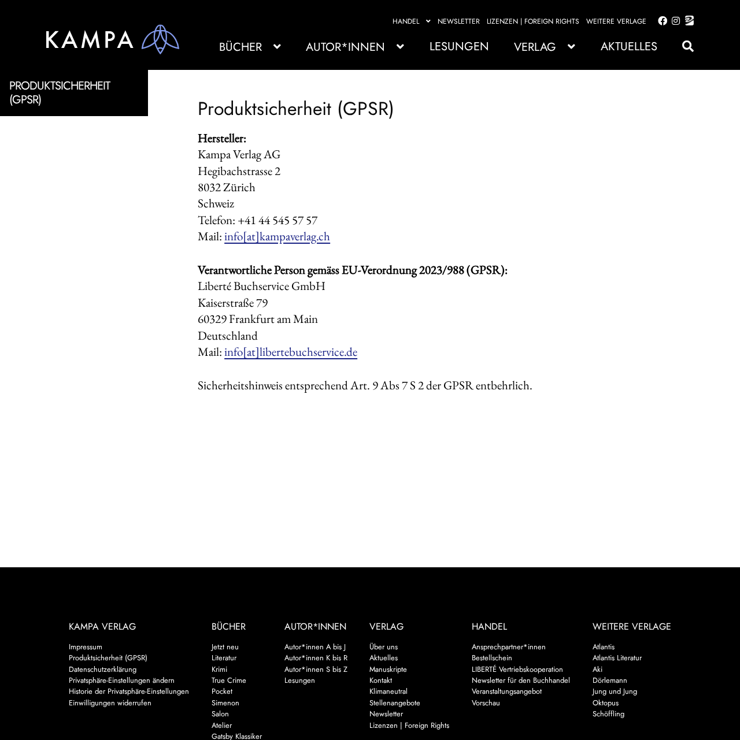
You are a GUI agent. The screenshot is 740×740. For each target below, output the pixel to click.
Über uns (383, 646)
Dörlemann (610, 680)
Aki (597, 669)
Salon (220, 713)
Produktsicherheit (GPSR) (108, 657)
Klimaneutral (388, 691)
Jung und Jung (615, 691)
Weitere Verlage (616, 21)
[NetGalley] (687, 21)
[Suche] (682, 46)
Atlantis (604, 646)
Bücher (240, 47)
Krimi (219, 669)
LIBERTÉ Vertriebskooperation (517, 669)
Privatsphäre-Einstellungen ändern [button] (122, 680)
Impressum (85, 646)
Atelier (222, 725)
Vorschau (486, 702)
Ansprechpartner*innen (509, 646)
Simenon (225, 702)
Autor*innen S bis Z (315, 669)
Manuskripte (388, 669)
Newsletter (459, 21)
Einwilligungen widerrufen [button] (110, 702)
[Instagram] (673, 21)
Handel (406, 21)
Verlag (535, 47)
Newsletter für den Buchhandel (521, 680)
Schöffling (608, 713)
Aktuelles (629, 46)
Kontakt (380, 680)
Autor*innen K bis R (315, 657)
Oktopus (606, 702)
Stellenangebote (394, 702)
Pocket (222, 691)
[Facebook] (660, 21)
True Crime (229, 680)
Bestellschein (492, 657)
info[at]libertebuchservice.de (290, 351)
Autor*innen (345, 47)
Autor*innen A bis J (315, 646)
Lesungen (459, 46)
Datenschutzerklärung (102, 669)
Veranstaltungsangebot (507, 691)
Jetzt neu (225, 646)
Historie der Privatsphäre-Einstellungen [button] (129, 691)
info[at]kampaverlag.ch (277, 236)
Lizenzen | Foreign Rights (533, 21)
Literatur (224, 657)
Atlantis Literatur (617, 657)
